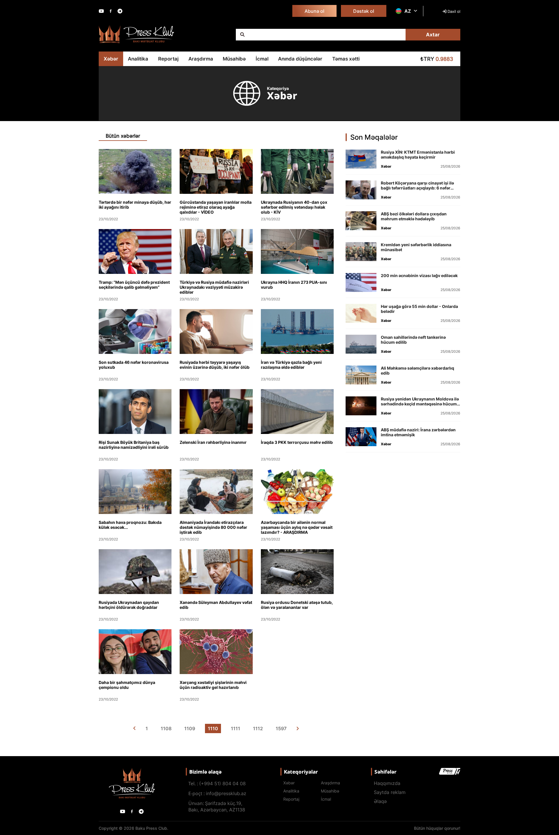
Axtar (433, 35)
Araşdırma (200, 59)
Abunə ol (314, 11)
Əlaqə (380, 801)
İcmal (262, 59)
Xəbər (111, 59)
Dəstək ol (363, 11)
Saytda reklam (390, 792)
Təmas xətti (346, 59)
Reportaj (168, 59)
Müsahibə (234, 59)
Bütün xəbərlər (123, 136)
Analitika (138, 59)
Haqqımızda (387, 783)
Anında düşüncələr (300, 59)
